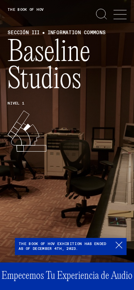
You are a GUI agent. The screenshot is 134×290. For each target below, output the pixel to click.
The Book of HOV (25, 9)
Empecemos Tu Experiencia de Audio (67, 276)
